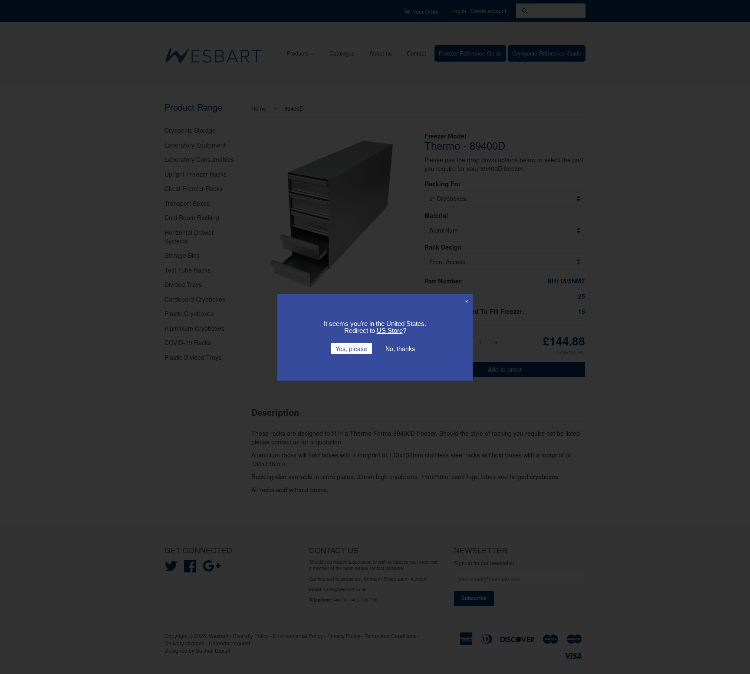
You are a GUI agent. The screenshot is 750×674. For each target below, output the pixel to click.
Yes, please (351, 348)
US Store (390, 330)
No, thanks (400, 348)
